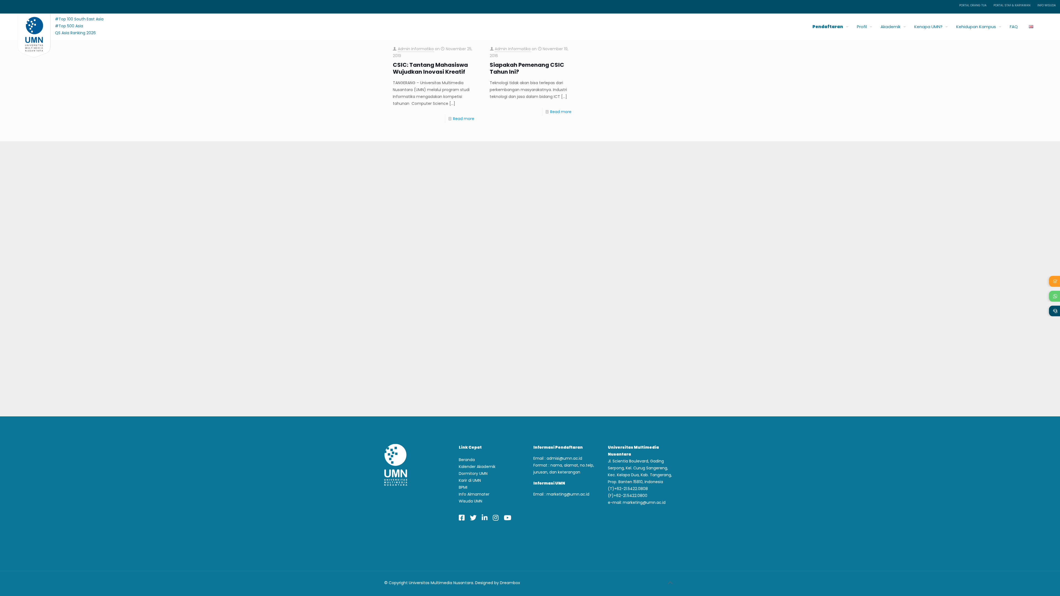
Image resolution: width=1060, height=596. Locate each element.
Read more (463, 118)
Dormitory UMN (473, 473)
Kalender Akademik (477, 466)
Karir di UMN (470, 480)
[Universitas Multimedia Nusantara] (29, 25)
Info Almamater (474, 494)
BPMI (463, 487)
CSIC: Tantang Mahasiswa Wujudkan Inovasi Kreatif (430, 68)
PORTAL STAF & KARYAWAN (1011, 5)
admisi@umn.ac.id (564, 458)
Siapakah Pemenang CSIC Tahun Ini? (527, 68)
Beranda (467, 459)
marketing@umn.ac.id (568, 494)
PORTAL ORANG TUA (973, 5)
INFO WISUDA (1046, 5)
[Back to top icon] (670, 583)
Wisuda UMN (470, 501)
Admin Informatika (416, 49)
